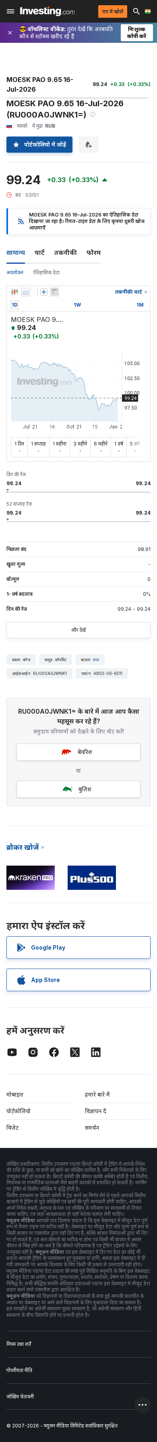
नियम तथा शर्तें (18, 1344)
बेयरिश (85, 751)
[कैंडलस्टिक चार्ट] (14, 292)
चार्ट (40, 252)
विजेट (12, 1127)
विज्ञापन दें (95, 1111)
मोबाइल (14, 1094)
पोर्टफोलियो (18, 1111)
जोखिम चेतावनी (20, 1397)
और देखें (78, 630)
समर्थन (92, 1127)
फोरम (94, 252)
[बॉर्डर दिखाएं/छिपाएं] (54, 292)
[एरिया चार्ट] (25, 292)
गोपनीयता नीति (19, 1370)
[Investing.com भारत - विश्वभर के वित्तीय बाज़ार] (47, 11)
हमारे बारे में (97, 1094)
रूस (96, 659)
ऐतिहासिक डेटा (46, 272)
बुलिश (84, 789)
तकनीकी (65, 252)
